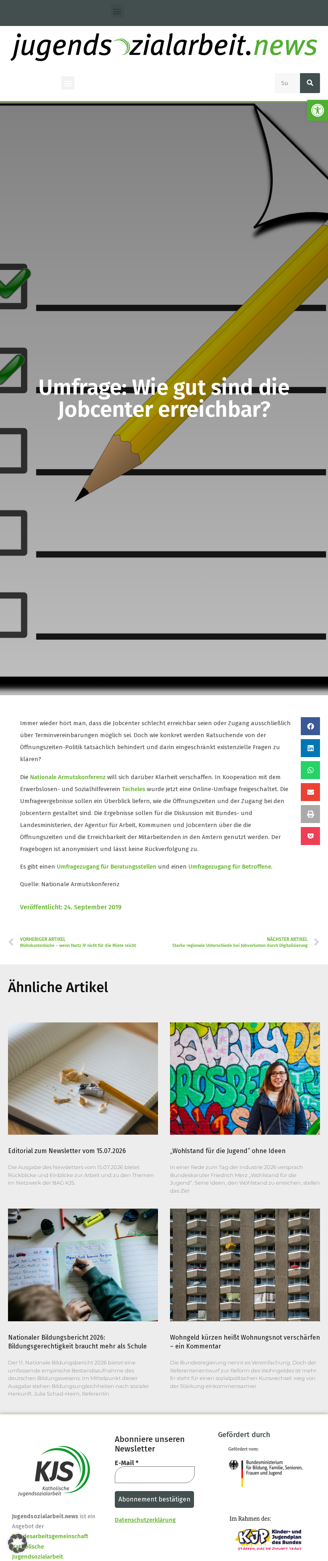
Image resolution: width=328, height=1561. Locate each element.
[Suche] (310, 83)
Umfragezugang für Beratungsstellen (106, 866)
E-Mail (126, 1463)
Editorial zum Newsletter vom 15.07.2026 (67, 1151)
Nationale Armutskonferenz (68, 777)
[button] (317, 110)
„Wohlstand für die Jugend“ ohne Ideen (228, 1151)
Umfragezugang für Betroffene (229, 866)
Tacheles (133, 789)
